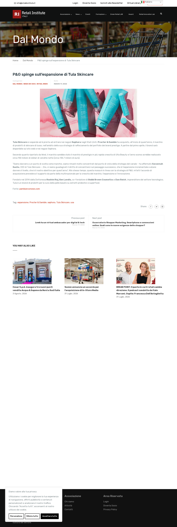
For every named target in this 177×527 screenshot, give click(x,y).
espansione (23, 202)
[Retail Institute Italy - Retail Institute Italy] (32, 15)
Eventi (88, 14)
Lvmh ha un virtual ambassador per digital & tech (60, 222)
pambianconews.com (29, 189)
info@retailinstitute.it (26, 3)
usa (72, 202)
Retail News (42, 84)
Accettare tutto (49, 516)
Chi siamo (69, 501)
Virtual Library (134, 3)
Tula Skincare (62, 202)
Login (75, 3)
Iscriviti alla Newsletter (111, 3)
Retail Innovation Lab (147, 14)
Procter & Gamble (38, 202)
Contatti (69, 509)
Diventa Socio (89, 3)
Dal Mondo (17, 84)
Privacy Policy (110, 509)
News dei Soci (29, 84)
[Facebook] (151, 207)
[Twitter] (156, 207)
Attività (68, 505)
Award (131, 14)
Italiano (148, 2)
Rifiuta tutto (32, 516)
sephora (51, 202)
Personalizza (16, 516)
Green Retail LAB (116, 14)
